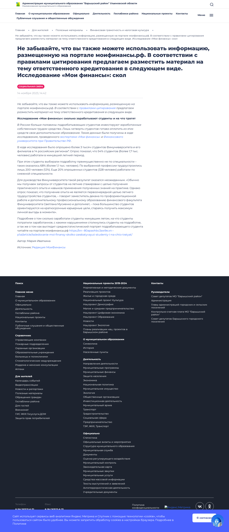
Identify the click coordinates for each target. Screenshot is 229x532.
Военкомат (22, 409)
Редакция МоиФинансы (49, 247)
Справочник (23, 335)
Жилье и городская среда (99, 295)
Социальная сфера (31, 86)
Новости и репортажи (29, 389)
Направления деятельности (100, 363)
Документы (90, 454)
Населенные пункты (95, 352)
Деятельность (101, 13)
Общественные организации (101, 396)
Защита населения (94, 376)
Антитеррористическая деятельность (106, 487)
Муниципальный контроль (99, 462)
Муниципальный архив (97, 405)
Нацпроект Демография (98, 304)
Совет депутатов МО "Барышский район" (176, 296)
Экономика (90, 380)
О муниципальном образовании (49, 13)
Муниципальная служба (98, 450)
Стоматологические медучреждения (38, 360)
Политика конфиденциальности (145, 506)
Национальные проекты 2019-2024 (105, 283)
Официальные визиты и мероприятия (107, 441)
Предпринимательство (97, 422)
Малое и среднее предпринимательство (108, 308)
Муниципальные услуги (98, 475)
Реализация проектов (96, 291)
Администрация (161, 300)
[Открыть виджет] (217, 520)
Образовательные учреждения (34, 352)
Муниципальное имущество (100, 388)
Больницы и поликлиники (31, 356)
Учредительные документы (100, 491)
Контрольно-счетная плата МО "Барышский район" (178, 313)
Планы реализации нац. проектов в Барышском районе (105, 331)
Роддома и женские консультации (36, 364)
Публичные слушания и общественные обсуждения (50, 18)
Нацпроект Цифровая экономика (104, 312)
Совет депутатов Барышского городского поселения (177, 320)
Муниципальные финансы (99, 371)
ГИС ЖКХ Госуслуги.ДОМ (30, 413)
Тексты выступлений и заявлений (104, 483)
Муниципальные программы (101, 367)
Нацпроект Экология (96, 325)
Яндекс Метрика (82, 516)
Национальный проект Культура (103, 300)
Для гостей (22, 405)
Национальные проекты (157, 13)
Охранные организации (30, 348)
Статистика (90, 437)
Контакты (182, 13)
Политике (19, 523)
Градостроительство (96, 413)
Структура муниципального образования (108, 446)
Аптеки (19, 369)
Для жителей (23, 376)
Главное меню (24, 292)
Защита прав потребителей (32, 418)
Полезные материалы (28, 393)
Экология (89, 392)
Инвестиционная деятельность (102, 401)
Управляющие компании (30, 339)
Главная (20, 13)
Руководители (160, 292)
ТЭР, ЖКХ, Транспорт (96, 426)
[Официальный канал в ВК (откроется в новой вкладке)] (200, 506)
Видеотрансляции (26, 384)
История (88, 347)
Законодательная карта (97, 466)
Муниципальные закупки (98, 471)
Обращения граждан (28, 397)
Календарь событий (27, 380)
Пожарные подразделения (32, 344)
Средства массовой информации (104, 479)
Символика (90, 343)
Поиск (19, 283)
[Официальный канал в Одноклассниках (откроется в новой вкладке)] (209, 506)
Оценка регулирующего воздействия (106, 458)
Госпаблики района (126, 13)
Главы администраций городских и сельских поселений (179, 306)
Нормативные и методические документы (109, 287)
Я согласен (204, 517)
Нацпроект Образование (98, 316)
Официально (81, 13)
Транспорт (89, 409)
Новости (88, 321)
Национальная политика (98, 384)
